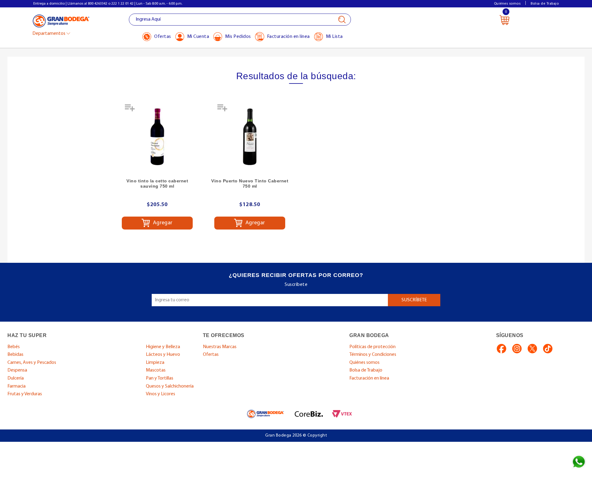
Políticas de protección (372, 346)
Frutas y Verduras (24, 394)
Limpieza (155, 362)
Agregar (162, 223)
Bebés (13, 346)
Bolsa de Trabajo (545, 4)
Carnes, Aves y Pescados (31, 362)
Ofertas (211, 354)
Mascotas (156, 370)
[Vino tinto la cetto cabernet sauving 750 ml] (157, 136)
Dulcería (15, 378)
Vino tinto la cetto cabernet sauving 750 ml (157, 183)
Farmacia (16, 386)
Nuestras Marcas (219, 346)
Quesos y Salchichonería (170, 386)
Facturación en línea (369, 378)
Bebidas (15, 354)
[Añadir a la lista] (130, 110)
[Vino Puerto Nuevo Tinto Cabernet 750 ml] (249, 136)
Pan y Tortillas (159, 378)
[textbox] (240, 20)
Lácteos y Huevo (163, 354)
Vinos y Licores (160, 394)
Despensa (17, 370)
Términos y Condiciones (372, 354)
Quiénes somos (507, 4)
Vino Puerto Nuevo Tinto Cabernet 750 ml (249, 183)
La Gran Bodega (61, 20)
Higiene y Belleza (163, 346)
